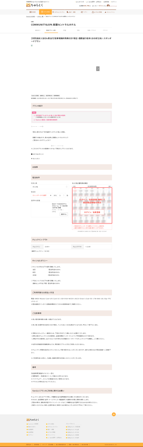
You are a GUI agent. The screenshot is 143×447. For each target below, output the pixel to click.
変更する (64, 214)
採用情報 (36, 444)
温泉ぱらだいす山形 (73, 429)
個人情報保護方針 (61, 444)
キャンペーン (111, 12)
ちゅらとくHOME (30, 16)
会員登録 (106, 2)
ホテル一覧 (40, 16)
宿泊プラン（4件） (51, 30)
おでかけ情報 (98, 12)
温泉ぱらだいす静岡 (73, 435)
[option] (65, 45)
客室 (64, 30)
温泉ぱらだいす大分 (73, 432)
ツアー (85, 12)
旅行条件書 (85, 444)
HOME (34, 12)
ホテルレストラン (59, 12)
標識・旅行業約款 (74, 444)
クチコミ (105, 30)
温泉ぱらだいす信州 (73, 437)
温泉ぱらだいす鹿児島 (74, 426)
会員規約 (30, 429)
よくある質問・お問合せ (93, 2)
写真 (78, 30)
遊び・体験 (72, 12)
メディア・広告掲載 (47, 444)
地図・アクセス (92, 30)
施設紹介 (37, 30)
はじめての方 (80, 2)
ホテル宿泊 (46, 12)
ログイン (114, 2)
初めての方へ (32, 426)
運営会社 (28, 444)
